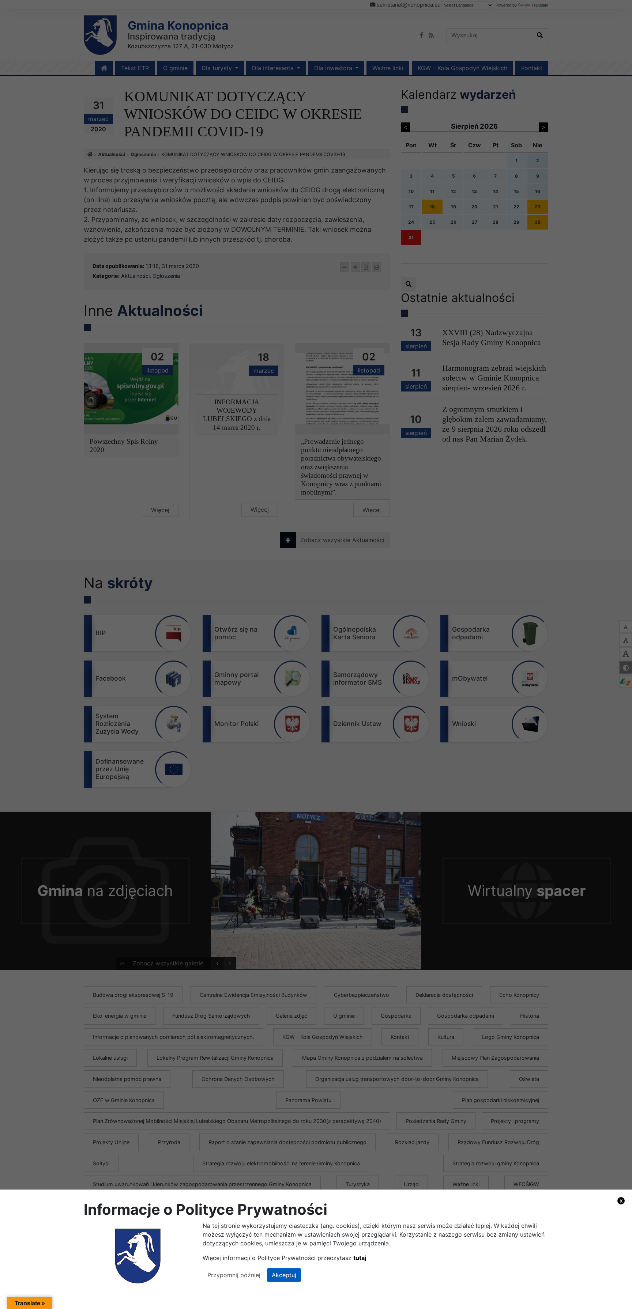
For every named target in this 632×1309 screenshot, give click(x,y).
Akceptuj (284, 1275)
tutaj (359, 1257)
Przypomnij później (233, 1275)
